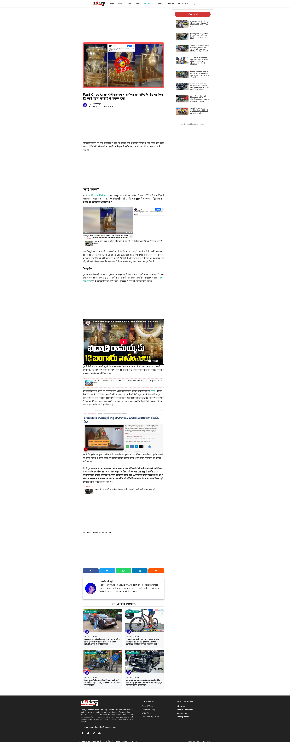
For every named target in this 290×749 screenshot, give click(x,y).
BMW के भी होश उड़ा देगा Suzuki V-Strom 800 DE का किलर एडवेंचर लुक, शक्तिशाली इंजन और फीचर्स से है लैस (199, 110)
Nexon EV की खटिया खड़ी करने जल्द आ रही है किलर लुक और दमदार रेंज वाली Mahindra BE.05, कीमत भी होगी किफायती (102, 641)
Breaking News (93, 532)
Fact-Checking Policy (150, 717)
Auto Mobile (90, 612)
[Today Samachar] (99, 3)
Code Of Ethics (148, 706)
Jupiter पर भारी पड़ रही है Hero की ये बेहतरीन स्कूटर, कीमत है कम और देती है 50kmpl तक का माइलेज (199, 36)
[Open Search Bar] (194, 3)
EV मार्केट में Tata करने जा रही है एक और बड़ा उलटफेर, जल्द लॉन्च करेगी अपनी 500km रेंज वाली (124, 489)
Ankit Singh (96, 104)
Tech (128, 4)
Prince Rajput (99, 195)
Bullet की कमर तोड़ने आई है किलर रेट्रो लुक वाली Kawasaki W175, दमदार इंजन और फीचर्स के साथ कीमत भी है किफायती (199, 98)
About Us (182, 4)
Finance (160, 4)
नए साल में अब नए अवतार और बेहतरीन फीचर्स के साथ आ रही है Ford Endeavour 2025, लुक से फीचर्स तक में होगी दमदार (144, 682)
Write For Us (147, 713)
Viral (137, 4)
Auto (120, 4)
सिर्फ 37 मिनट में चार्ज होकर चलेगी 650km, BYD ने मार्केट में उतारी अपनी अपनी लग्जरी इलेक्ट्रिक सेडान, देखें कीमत (127, 382)
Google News (193, 741)
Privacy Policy (205, 741)
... (101, 594)
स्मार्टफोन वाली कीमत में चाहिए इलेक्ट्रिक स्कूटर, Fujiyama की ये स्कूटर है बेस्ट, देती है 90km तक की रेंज (199, 23)
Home (111, 4)
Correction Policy (148, 710)
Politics (171, 4)
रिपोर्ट (153, 391)
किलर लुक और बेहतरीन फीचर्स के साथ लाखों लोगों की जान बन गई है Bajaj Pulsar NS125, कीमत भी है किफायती (102, 682)
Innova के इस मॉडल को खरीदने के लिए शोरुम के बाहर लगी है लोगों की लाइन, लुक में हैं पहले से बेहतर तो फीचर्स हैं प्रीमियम (127, 242)
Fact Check (147, 4)
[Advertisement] (123, 26)
